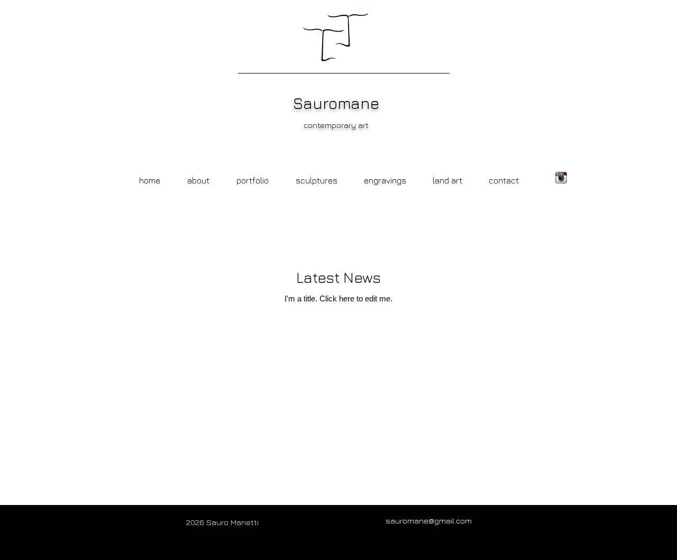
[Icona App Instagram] (561, 177)
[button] (385, 175)
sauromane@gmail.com (429, 520)
